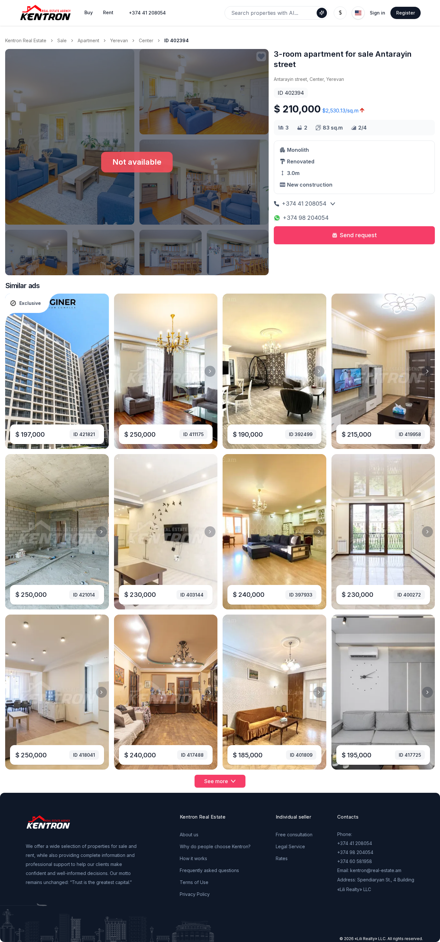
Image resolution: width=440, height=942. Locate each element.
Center (146, 40)
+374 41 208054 (147, 12)
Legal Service (290, 846)
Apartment (88, 40)
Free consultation (294, 834)
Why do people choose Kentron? (215, 846)
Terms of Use (194, 882)
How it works (193, 858)
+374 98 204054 (306, 217)
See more (216, 781)
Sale (62, 40)
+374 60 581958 (354, 861)
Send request (358, 235)
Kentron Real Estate (25, 40)
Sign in (377, 12)
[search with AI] (322, 13)
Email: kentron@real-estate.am (369, 870)
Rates (282, 858)
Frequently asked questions (209, 870)
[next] (101, 371)
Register (405, 12)
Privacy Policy (195, 894)
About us (189, 834)
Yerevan (119, 40)
